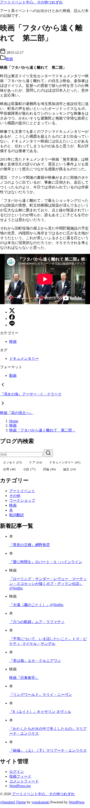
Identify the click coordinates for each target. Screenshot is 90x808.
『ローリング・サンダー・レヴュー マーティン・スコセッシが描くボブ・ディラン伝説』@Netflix (48, 583)
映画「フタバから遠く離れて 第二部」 (42, 430)
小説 (29, 469)
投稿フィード (20, 776)
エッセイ (12, 462)
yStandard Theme (13, 802)
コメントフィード (24, 781)
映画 (9, 59)
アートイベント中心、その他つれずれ (31, 2)
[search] (48, 453)
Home (13, 421)
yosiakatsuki (40, 802)
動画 (13, 375)
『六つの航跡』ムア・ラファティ (37, 622)
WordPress (76, 802)
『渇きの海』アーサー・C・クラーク (31, 394)
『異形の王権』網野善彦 (29, 545)
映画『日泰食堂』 (24, 678)
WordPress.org (20, 786)
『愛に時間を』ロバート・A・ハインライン (45, 562)
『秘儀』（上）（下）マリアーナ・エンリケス (48, 750)
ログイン (16, 772)
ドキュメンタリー (24, 358)
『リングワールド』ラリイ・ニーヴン (40, 695)
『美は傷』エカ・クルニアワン (35, 661)
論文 (69, 469)
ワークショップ (22, 500)
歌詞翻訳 (16, 515)
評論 (49, 469)
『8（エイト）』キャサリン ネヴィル (40, 712)
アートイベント (22, 491)
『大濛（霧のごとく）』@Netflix (36, 605)
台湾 (9, 469)
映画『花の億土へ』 (16, 413)
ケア (35, 462)
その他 (14, 496)
